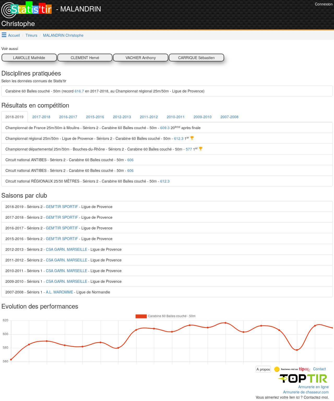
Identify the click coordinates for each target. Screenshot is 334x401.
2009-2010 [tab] (203, 116)
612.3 (178, 138)
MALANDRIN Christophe (63, 35)
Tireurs (31, 35)
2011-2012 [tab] (149, 116)
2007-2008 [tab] (229, 116)
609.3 (165, 127)
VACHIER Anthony (141, 57)
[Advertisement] (219, 13)
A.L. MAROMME (59, 292)
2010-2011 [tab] (176, 116)
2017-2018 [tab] (41, 116)
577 (189, 149)
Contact (319, 368)
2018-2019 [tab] (14, 116)
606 (130, 159)
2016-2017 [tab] (68, 116)
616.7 (79, 90)
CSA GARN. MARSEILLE (66, 249)
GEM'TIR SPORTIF (62, 206)
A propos (263, 369)
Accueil (14, 35)
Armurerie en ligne (313, 386)
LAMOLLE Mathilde (29, 57)
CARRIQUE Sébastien (196, 57)
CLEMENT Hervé (85, 57)
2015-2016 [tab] (95, 116)
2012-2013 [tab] (122, 116)
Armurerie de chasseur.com (306, 391)
